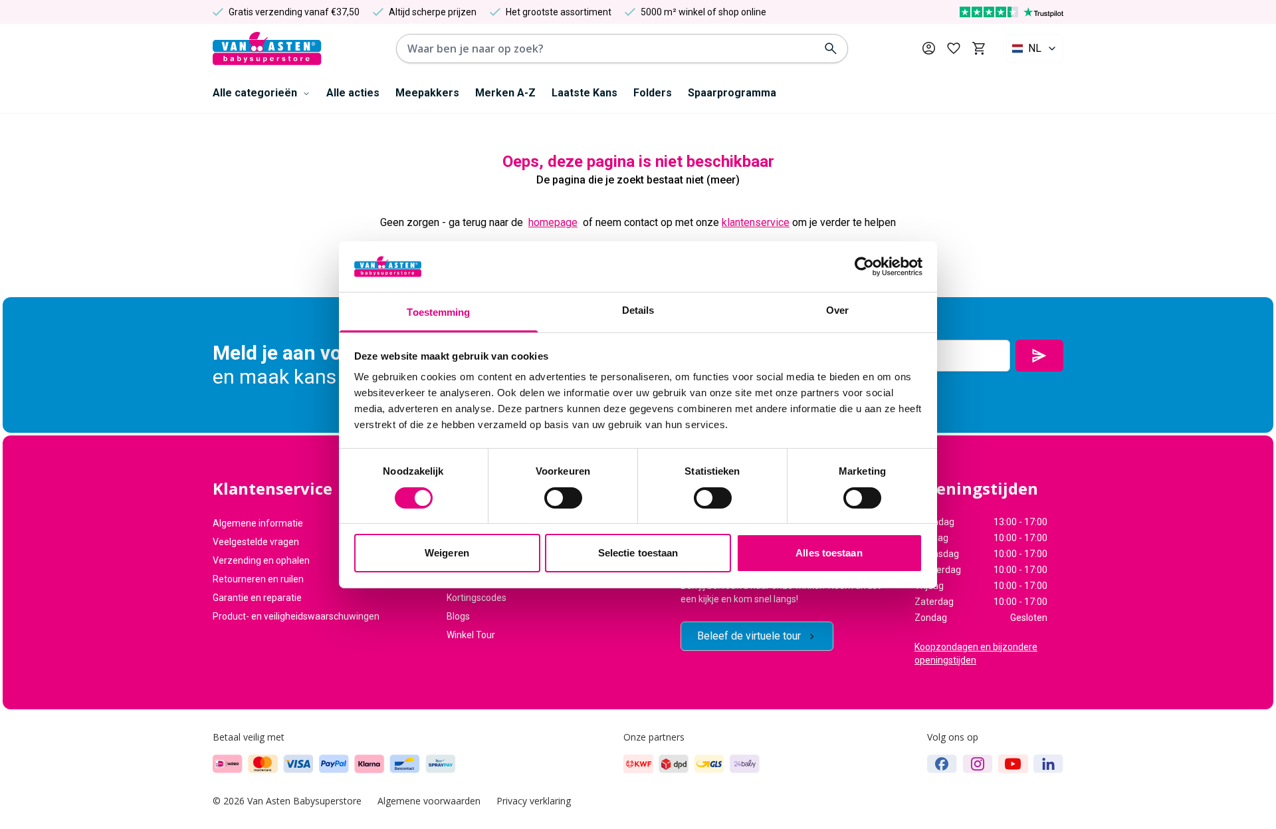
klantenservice (756, 222)
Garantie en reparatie (257, 597)
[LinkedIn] (1048, 764)
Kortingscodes (476, 597)
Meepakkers (427, 92)
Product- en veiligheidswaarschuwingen (296, 616)
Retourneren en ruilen (258, 579)
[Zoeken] (830, 48)
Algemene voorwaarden (428, 800)
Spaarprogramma (732, 92)
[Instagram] (977, 764)
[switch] (563, 498)
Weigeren (447, 552)
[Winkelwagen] (978, 48)
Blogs (458, 616)
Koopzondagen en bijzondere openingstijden (975, 653)
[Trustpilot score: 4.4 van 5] (1011, 12)
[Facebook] (942, 764)
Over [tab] (837, 310)
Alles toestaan (829, 552)
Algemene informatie (258, 523)
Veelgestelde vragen (256, 541)
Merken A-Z (505, 92)
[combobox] (1034, 48)
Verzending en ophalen (261, 560)
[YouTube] (1013, 764)
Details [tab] (638, 310)
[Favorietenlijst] (954, 49)
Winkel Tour (471, 635)
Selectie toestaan (638, 552)
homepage (553, 222)
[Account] (928, 48)
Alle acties (352, 92)
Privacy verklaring (533, 800)
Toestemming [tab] (438, 312)
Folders (652, 92)
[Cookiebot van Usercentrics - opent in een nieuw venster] (864, 267)
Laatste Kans (584, 92)
